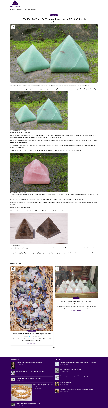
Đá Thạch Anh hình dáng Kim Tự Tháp (76, 301)
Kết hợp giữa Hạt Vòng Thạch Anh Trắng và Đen (28, 403)
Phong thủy (54, 15)
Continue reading (32, 343)
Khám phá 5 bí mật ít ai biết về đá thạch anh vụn (32, 334)
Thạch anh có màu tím (65, 382)
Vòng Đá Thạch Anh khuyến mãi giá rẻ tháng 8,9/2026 (29, 362)
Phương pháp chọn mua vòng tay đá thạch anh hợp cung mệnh (75, 376)
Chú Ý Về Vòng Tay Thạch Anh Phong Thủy (70, 369)
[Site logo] (15, 3)
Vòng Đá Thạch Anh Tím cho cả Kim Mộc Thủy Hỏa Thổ (30, 371)
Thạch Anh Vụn (31, 330)
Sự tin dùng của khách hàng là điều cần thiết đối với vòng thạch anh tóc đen (78, 389)
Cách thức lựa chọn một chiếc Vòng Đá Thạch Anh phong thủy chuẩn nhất (78, 362)
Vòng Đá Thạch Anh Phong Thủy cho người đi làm (28, 378)
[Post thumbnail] (13, 365)
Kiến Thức (76, 298)
